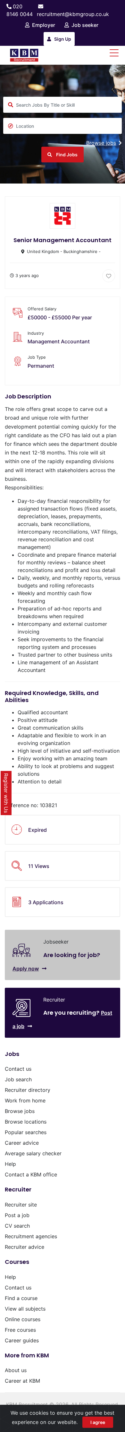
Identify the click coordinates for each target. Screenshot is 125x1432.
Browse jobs (101, 143)
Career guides (22, 1340)
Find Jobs (66, 154)
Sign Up (62, 39)
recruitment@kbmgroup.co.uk (73, 14)
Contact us (18, 1069)
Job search (18, 1079)
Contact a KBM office (31, 1174)
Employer (43, 25)
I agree (97, 1422)
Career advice (22, 1143)
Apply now (26, 968)
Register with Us (6, 793)
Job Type (37, 357)
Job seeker (84, 25)
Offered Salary (42, 308)
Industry (36, 333)
